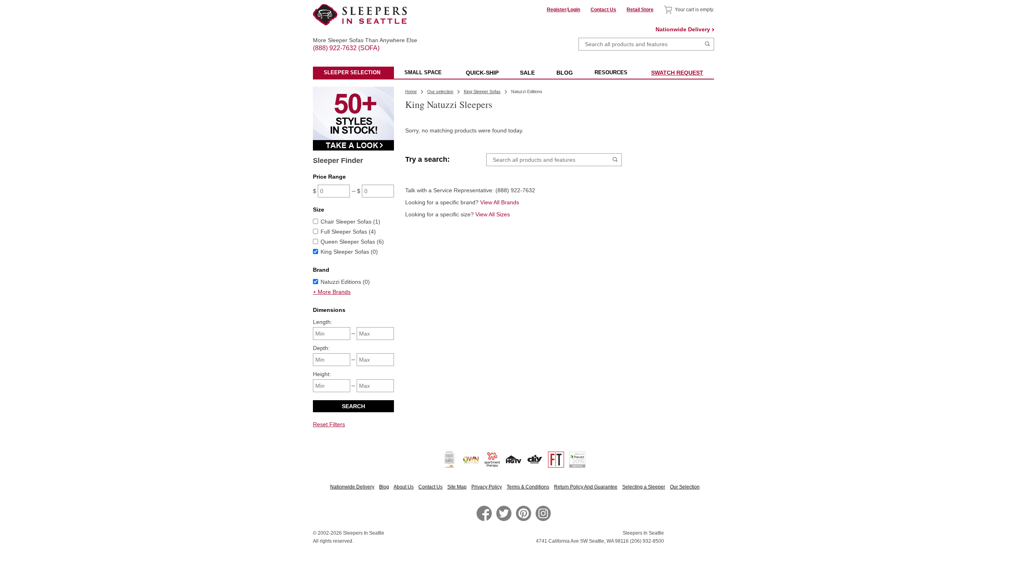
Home (411, 91)
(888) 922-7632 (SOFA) (360, 41)
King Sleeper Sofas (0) (349, 251)
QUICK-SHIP (482, 72)
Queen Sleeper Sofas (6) (352, 241)
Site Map (457, 487)
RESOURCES (611, 72)
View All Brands (499, 202)
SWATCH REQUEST (677, 72)
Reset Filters (329, 424)
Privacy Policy (486, 487)
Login (574, 9)
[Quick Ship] (353, 148)
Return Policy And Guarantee (585, 487)
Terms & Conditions (528, 487)
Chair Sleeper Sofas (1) (350, 221)
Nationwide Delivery (683, 29)
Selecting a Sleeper (643, 487)
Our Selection (685, 487)
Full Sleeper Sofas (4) (348, 231)
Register (556, 9)
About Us (404, 487)
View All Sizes (492, 214)
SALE (527, 72)
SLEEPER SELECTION (352, 72)
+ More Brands (332, 292)
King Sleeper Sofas (482, 91)
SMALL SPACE (423, 72)
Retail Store (640, 9)
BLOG (564, 72)
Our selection (440, 91)
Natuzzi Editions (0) (345, 282)
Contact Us (603, 9)
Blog (384, 487)
